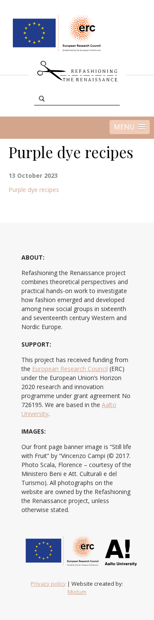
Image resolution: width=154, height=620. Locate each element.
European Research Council (70, 369)
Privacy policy (48, 583)
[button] (130, 127)
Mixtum (77, 592)
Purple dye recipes (34, 190)
